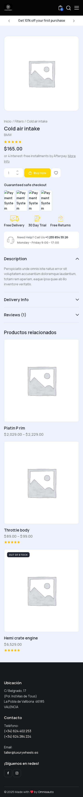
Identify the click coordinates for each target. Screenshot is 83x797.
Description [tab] (15, 258)
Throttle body (16, 530)
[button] (9, 21)
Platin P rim (14, 428)
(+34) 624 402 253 (18, 731)
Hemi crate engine (21, 638)
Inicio (7, 121)
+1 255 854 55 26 (56, 237)
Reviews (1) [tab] (15, 315)
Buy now (40, 173)
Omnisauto (46, 792)
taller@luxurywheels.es (21, 752)
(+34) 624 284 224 (17, 736)
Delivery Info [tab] (16, 299)
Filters (19, 121)
